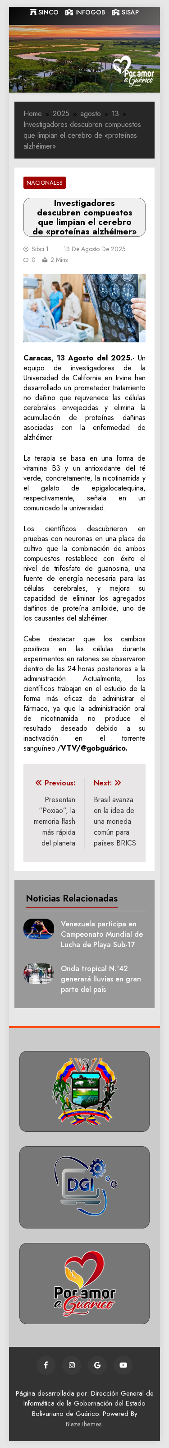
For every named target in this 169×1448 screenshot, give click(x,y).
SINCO (48, 12)
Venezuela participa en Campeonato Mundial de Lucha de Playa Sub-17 (102, 934)
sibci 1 (40, 248)
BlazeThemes (84, 1424)
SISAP (129, 12)
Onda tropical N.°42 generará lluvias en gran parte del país (101, 979)
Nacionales (45, 182)
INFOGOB (89, 12)
